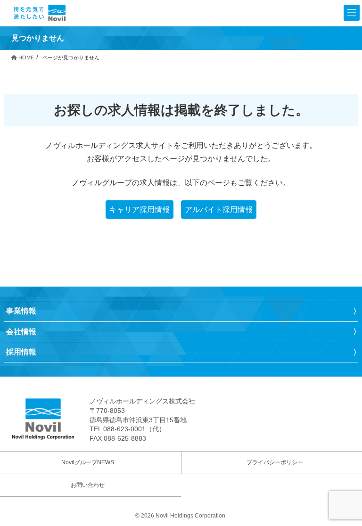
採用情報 (21, 352)
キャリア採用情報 (139, 209)
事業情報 (21, 311)
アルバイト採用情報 (219, 209)
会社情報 (21, 332)
